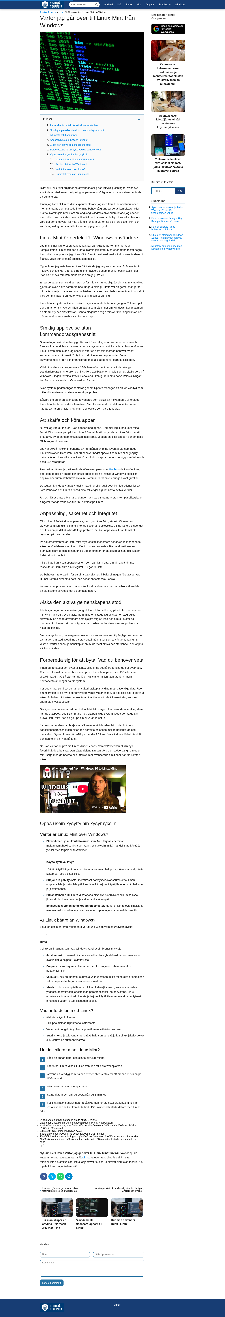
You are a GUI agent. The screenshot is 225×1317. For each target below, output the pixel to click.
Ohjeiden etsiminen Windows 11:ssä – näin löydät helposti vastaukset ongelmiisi (167, 238)
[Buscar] (96, 4)
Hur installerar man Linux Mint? (72, 174)
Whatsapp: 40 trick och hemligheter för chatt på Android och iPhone (118, 1189)
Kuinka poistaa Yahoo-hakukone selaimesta (163, 228)
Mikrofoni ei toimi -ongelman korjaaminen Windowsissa (166, 247)
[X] (52, 1176)
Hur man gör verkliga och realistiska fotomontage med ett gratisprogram (60, 1189)
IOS (119, 4)
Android (108, 4)
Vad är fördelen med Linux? (70, 169)
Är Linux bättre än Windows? (71, 164)
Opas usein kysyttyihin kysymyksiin (69, 154)
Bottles (113, 469)
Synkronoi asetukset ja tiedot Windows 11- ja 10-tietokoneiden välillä (167, 210)
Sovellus (163, 4)
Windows (180, 4)
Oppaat (150, 4)
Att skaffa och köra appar (63, 135)
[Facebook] (43, 1176)
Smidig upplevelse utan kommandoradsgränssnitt (77, 130)
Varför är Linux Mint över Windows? (75, 159)
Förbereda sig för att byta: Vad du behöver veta (75, 149)
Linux (129, 4)
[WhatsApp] (60, 1176)
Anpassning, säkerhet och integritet (69, 140)
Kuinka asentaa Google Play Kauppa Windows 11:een (166, 220)
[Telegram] (69, 1176)
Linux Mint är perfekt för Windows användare (74, 125)
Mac (139, 4)
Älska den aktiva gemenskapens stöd (70, 145)
